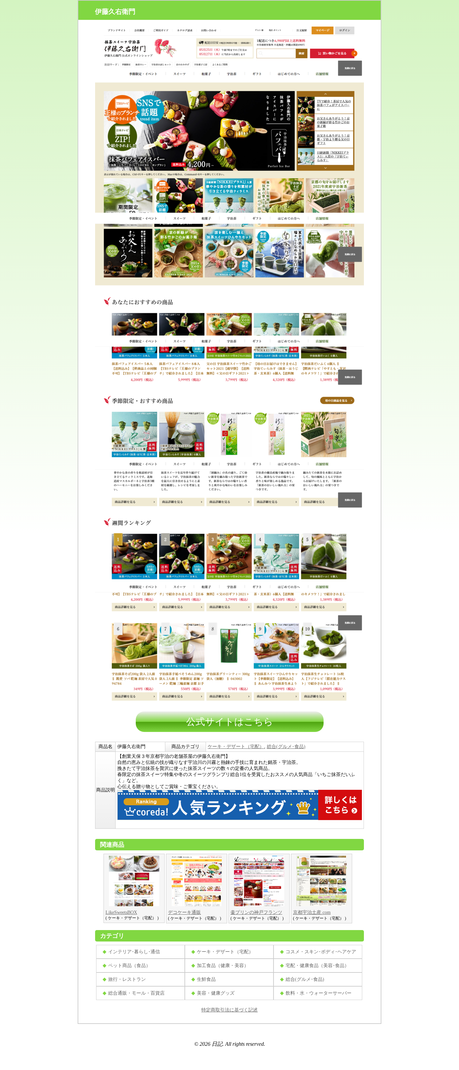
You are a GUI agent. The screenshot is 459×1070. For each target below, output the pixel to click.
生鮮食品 (206, 979)
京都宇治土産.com (312, 912)
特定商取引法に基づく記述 (229, 1009)
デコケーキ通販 (184, 912)
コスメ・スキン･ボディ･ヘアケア (321, 951)
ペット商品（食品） (129, 965)
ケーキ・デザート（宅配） (236, 746)
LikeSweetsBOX (121, 912)
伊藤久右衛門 (115, 11)
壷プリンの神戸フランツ (256, 912)
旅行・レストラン (127, 979)
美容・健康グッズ (216, 993)
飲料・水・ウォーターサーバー (318, 993)
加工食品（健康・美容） (223, 965)
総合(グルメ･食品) (286, 746)
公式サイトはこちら (229, 721)
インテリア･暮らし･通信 (134, 951)
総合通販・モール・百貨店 (136, 993)
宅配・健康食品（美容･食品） (317, 965)
